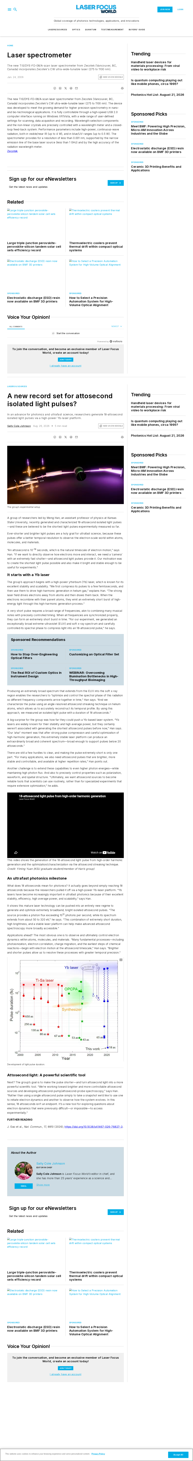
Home (10, 45)
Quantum (90, 29)
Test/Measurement (112, 29)
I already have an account (65, 365)
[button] (9, 9)
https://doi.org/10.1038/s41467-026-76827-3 (94, 1126)
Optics (76, 29)
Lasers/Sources (57, 29)
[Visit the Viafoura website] (115, 341)
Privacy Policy (98, 1454)
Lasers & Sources (17, 386)
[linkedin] (60, 88)
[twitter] (65, 88)
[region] (65, 334)
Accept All (178, 1455)
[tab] (16, 326)
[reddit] (71, 88)
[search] (15, 9)
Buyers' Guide (137, 29)
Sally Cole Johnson (19, 425)
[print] (122, 88)
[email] (76, 88)
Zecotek (12, 151)
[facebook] (54, 88)
